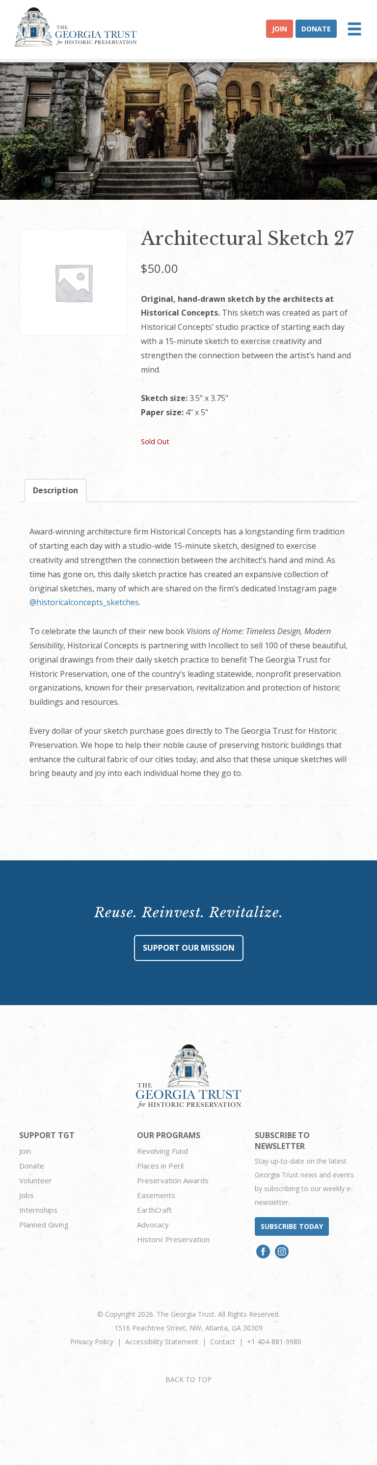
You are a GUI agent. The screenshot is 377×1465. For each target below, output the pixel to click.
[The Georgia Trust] (76, 27)
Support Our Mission (189, 947)
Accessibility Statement (161, 1341)
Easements (156, 1195)
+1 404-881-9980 (274, 1341)
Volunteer (35, 1180)
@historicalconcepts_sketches (84, 602)
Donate (316, 28)
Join (279, 28)
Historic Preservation (173, 1239)
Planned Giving (44, 1224)
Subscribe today (292, 1226)
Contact (222, 1341)
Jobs (26, 1195)
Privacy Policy (91, 1341)
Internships (38, 1210)
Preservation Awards (173, 1180)
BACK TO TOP (188, 1379)
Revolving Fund (162, 1151)
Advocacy (153, 1224)
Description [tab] (55, 490)
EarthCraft (154, 1210)
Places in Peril (160, 1166)
